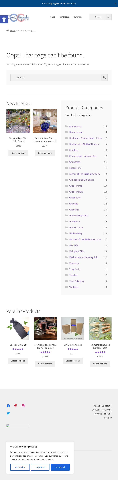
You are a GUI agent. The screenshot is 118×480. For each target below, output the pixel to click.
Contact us (64, 16)
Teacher (73, 275)
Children (73, 149)
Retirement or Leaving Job (83, 257)
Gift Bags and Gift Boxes (81, 179)
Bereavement (76, 132)
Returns (106, 409)
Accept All (60, 467)
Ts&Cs (107, 413)
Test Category (76, 281)
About (97, 405)
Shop (52, 16)
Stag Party (74, 269)
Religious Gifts (76, 251)
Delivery (96, 409)
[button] (4, 19)
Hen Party (74, 221)
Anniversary (75, 126)
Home (12, 30)
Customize (20, 467)
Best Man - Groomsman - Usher (85, 138)
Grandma (74, 209)
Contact (106, 405)
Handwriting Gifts (78, 215)
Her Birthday (76, 227)
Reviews (98, 413)
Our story (77, 16)
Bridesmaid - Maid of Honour (84, 144)
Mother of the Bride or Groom (85, 239)
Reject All (40, 467)
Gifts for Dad (75, 185)
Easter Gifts (75, 167)
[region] (40, 457)
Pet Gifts (73, 245)
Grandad (73, 203)
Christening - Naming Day (82, 155)
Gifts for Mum (76, 191)
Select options (19, 153)
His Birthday (75, 233)
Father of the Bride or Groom (84, 173)
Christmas (74, 161)
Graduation (75, 197)
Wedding (73, 286)
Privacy (108, 417)
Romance (74, 263)
